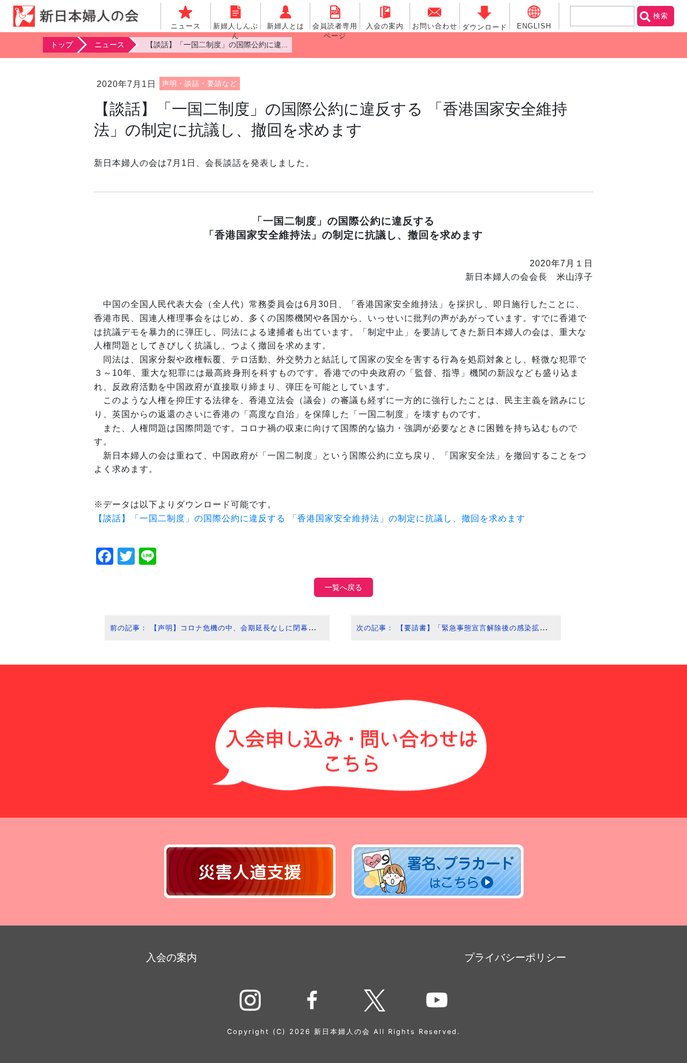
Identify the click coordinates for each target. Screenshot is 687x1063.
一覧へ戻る (343, 587)
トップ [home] (61, 44)
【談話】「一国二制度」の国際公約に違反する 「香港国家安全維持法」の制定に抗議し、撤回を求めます (309, 518)
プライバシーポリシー (515, 957)
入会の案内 (171, 957)
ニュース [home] (109, 44)
